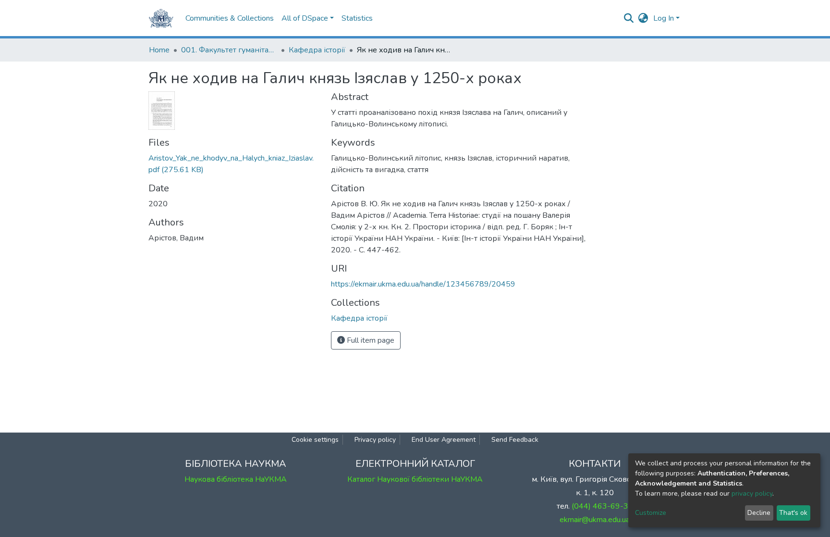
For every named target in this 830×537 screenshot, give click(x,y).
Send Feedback (514, 439)
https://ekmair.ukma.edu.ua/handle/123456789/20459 (423, 284)
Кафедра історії (317, 50)
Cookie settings (315, 439)
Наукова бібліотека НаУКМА (235, 479)
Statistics (357, 18)
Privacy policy (375, 439)
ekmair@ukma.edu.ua (595, 519)
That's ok (793, 512)
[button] (643, 18)
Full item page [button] (369, 340)
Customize (650, 512)
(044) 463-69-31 (602, 506)
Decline (758, 512)
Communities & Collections (229, 18)
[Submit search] (628, 18)
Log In (663, 18)
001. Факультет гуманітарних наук (229, 50)
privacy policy (752, 493)
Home (159, 50)
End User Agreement (444, 439)
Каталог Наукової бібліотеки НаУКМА (415, 479)
